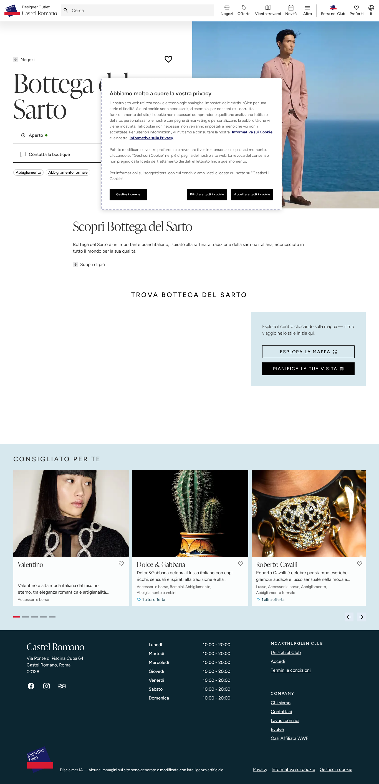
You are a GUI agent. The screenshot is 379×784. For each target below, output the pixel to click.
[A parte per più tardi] (168, 59)
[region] (191, 144)
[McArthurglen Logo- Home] (12, 10)
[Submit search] (66, 10)
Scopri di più (92, 264)
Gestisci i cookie (336, 769)
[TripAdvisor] (62, 686)
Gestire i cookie (128, 194)
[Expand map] (130, 372)
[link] (39, 11)
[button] (121, 563)
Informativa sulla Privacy (151, 138)
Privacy (260, 769)
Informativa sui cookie (293, 769)
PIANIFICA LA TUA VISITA (305, 368)
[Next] (361, 617)
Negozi (28, 59)
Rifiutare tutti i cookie (207, 194)
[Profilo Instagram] (46, 686)
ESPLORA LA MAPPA (305, 351)
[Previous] (349, 617)
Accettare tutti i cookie (252, 194)
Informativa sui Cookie (252, 132)
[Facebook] (31, 686)
